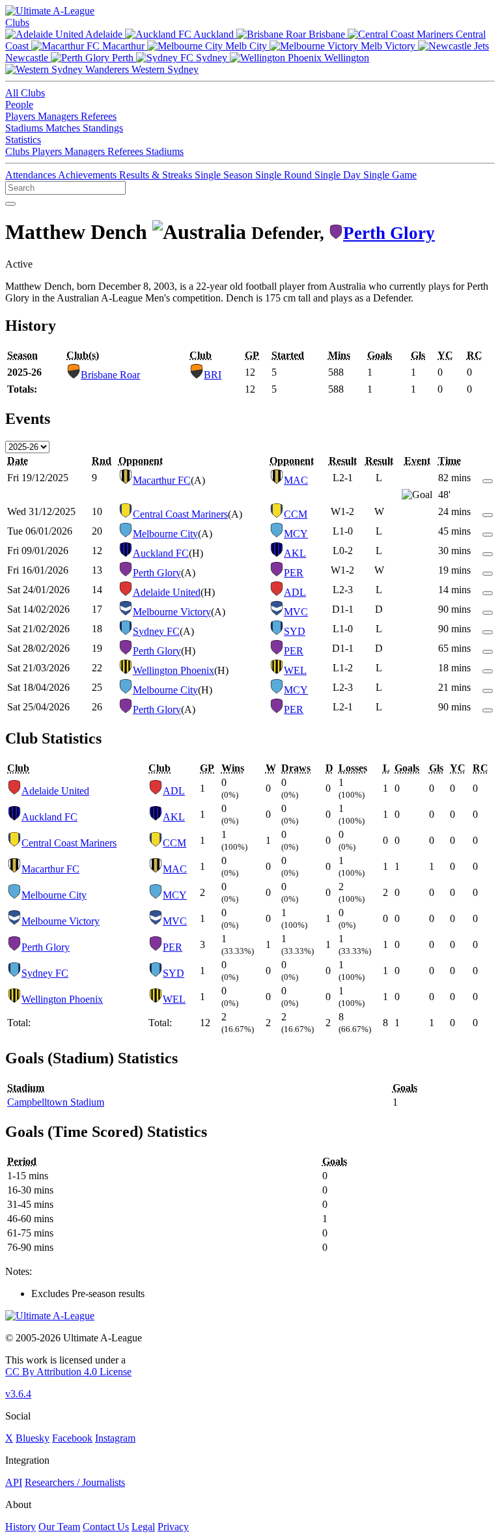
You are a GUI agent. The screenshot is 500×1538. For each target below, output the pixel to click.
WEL (295, 670)
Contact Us (106, 1526)
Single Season (225, 174)
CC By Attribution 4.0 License (68, 1371)
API (13, 1482)
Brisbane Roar (110, 374)
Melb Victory (388, 45)
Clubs (17, 22)
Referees (99, 116)
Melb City (246, 45)
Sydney (211, 57)
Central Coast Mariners (180, 514)
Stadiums (25, 127)
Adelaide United (167, 592)
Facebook (72, 1438)
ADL (295, 592)
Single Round (284, 174)
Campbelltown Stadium (55, 1102)
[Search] (10, 204)
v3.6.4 (18, 1393)
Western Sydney (164, 69)
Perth (122, 57)
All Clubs (25, 92)
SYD (294, 631)
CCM (295, 514)
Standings (103, 127)
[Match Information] (487, 477)
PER (293, 572)
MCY (296, 533)
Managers (59, 116)
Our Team (59, 1526)
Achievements (88, 174)
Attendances (31, 174)
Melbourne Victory (172, 611)
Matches (64, 127)
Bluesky (32, 1438)
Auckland (213, 34)
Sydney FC (156, 631)
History (20, 1526)
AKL (295, 553)
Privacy (173, 1526)
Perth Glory (389, 233)
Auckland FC (161, 553)
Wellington (345, 57)
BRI (212, 374)
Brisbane (327, 34)
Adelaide (104, 34)
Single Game (390, 174)
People (19, 104)
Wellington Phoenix (173, 670)
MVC (296, 611)
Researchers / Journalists (75, 1482)
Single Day (338, 174)
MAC (296, 480)
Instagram (115, 1438)
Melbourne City (165, 533)
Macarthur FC (162, 480)
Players (21, 116)
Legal (143, 1526)
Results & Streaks (157, 174)
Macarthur (123, 45)
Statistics (23, 139)
